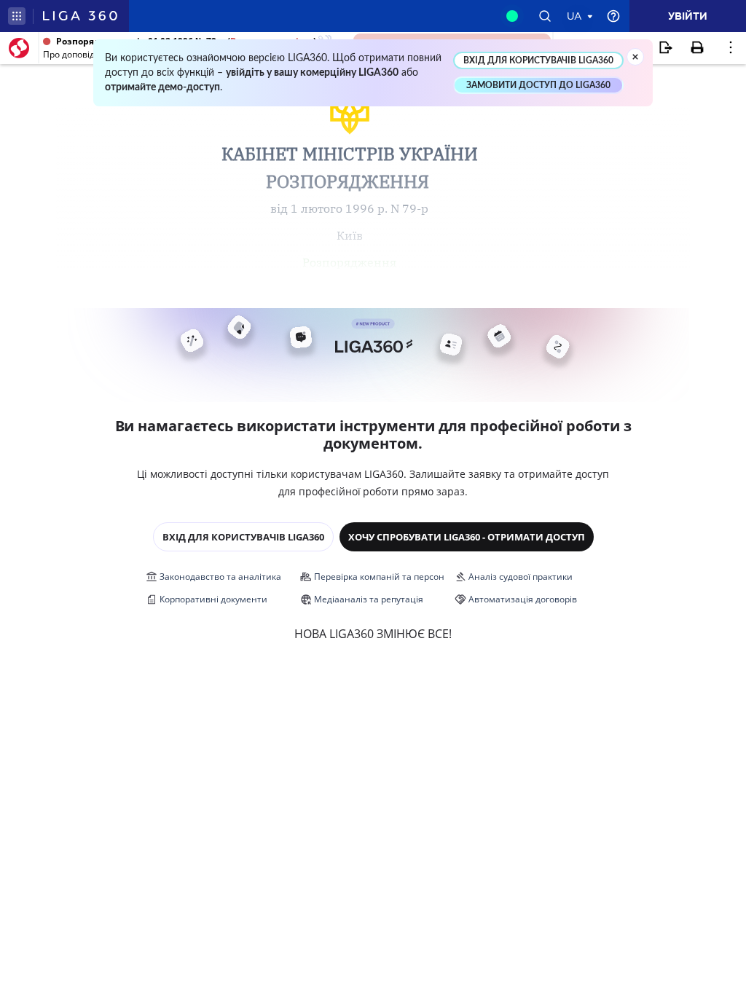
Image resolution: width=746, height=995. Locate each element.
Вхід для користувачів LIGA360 (243, 536)
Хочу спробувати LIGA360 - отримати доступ (466, 536)
